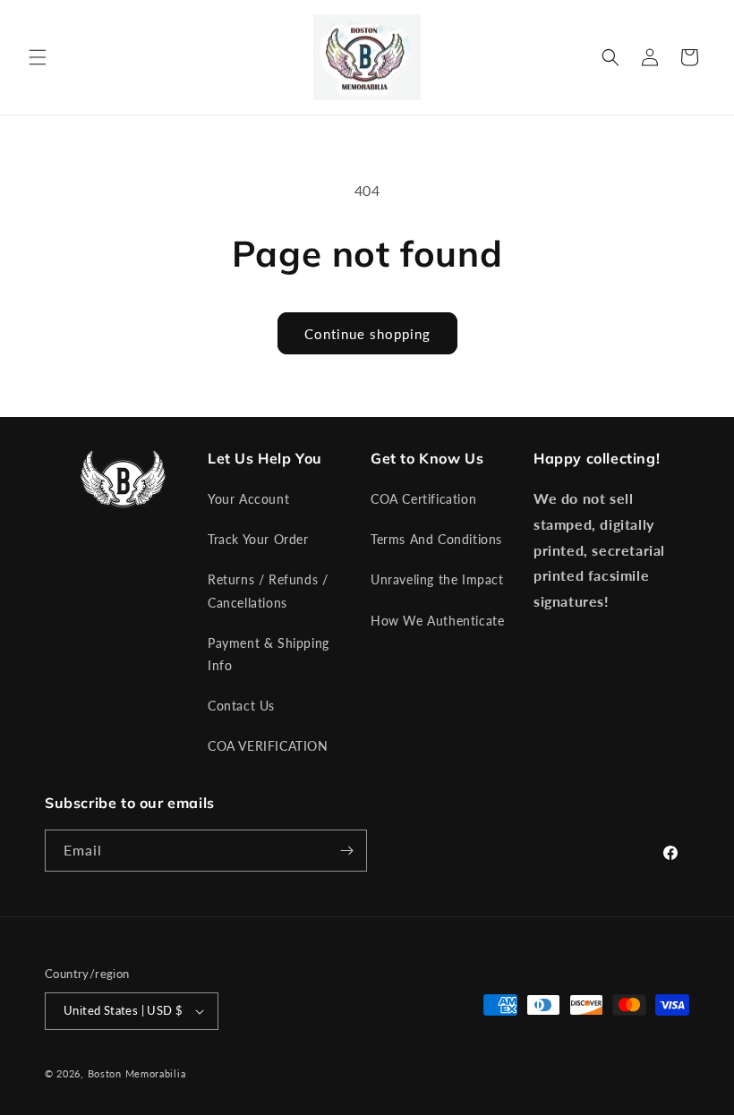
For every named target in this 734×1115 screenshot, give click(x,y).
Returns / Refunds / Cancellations (268, 590)
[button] (37, 57)
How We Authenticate (437, 620)
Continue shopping (367, 334)
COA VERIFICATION (268, 745)
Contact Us (241, 705)
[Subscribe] (346, 851)
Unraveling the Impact (437, 579)
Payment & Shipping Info (268, 654)
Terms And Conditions (436, 539)
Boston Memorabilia (137, 1073)
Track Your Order (258, 539)
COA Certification (423, 498)
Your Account (248, 498)
